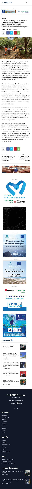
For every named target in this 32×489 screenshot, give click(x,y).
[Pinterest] (15, 33)
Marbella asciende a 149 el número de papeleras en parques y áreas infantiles (11, 382)
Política (3, 18)
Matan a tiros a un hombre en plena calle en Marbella (10, 345)
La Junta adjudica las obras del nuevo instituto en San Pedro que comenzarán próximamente (8, 158)
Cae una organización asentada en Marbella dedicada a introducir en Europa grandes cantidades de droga (11, 364)
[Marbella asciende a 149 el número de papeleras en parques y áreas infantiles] (23, 382)
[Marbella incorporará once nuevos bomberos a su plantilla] (23, 374)
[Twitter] (11, 33)
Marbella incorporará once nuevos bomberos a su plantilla (10, 372)
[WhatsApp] (18, 33)
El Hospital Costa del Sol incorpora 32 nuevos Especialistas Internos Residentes (24, 158)
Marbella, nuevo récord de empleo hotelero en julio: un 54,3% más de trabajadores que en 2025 (10, 355)
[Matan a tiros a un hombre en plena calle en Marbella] (23, 347)
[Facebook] (8, 33)
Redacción (5, 29)
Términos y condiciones (16, 403)
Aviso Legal (16, 402)
